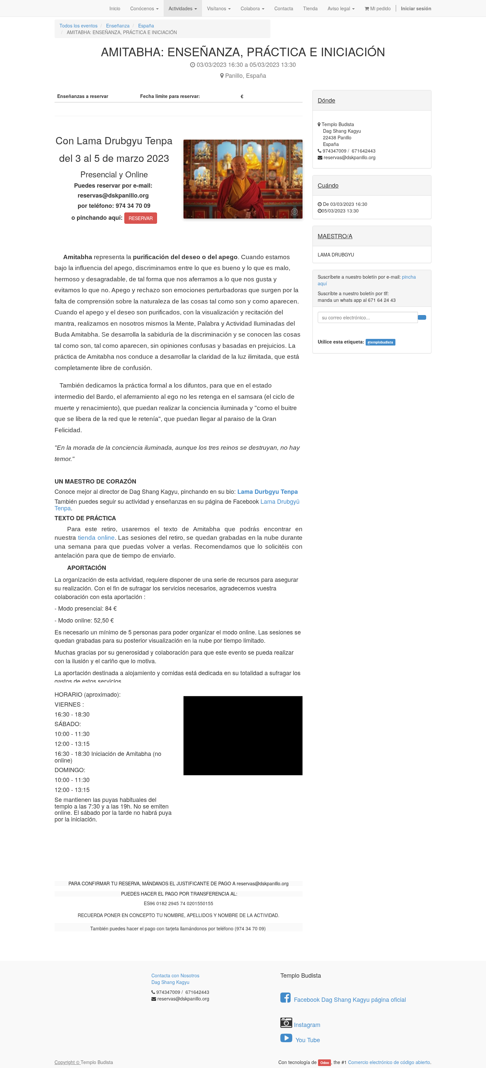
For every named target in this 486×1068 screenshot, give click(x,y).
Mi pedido (380, 8)
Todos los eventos (79, 25)
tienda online (96, 537)
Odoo (324, 1062)
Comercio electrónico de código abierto (389, 1062)
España (146, 25)
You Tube (307, 1039)
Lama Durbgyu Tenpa (267, 491)
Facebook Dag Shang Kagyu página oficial (350, 999)
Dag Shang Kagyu (170, 982)
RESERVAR (141, 218)
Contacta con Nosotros (175, 975)
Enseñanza (118, 25)
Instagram (307, 1024)
